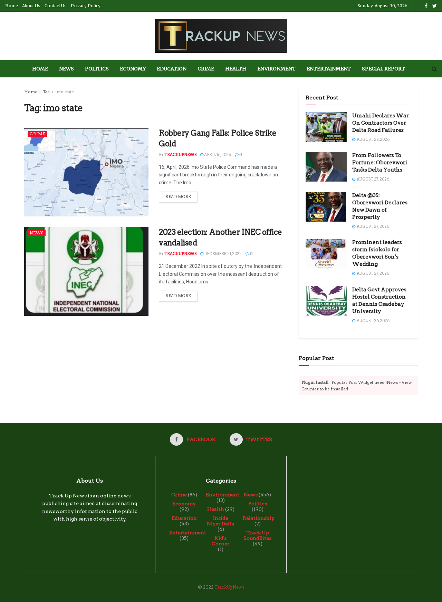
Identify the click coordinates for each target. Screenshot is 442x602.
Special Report (383, 69)
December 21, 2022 (222, 253)
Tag (46, 91)
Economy (133, 69)
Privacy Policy (85, 5)
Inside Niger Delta (220, 520)
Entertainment (329, 69)
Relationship (259, 518)
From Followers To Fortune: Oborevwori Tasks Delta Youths (379, 162)
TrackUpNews (180, 154)
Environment (276, 69)
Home (11, 5)
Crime (206, 69)
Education (171, 69)
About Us (31, 5)
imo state (64, 91)
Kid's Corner (221, 540)
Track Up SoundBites (257, 535)
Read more (178, 196)
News (66, 69)
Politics (97, 69)
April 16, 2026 (217, 154)
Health (235, 69)
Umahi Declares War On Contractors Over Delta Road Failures (380, 123)
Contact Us (56, 5)
